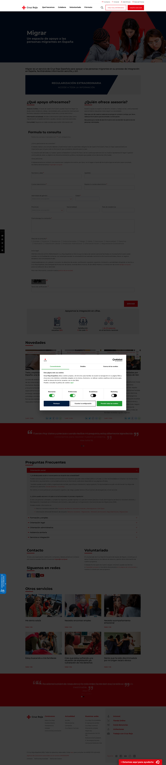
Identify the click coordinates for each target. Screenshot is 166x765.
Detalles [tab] (83, 366)
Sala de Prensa (139, 2)
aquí (71, 382)
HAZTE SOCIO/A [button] (136, 8)
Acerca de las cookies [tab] (110, 366)
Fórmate (88, 7)
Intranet (116, 2)
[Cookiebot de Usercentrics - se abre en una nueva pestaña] (114, 360)
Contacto (107, 2)
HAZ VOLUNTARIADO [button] (116, 8)
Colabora (62, 7)
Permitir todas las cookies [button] (109, 403)
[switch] (72, 395)
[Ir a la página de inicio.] (30, 7)
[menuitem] (48, 7)
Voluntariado (75, 7)
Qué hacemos (48, 7)
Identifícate (126, 2)
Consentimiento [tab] (55, 366)
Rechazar (56, 403)
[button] (102, 8)
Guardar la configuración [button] (83, 403)
